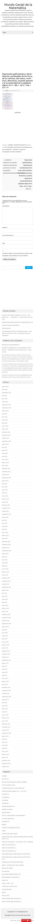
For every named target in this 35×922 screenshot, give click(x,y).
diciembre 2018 (6, 614)
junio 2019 (4, 596)
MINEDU (4, 824)
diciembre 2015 (6, 724)
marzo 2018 (5, 642)
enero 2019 (5, 611)
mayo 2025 (5, 401)
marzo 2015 (5, 751)
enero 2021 (5, 538)
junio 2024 (4, 417)
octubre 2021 (5, 511)
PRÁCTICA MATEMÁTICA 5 (9, 851)
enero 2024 (5, 429)
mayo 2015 (5, 745)
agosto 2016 (5, 699)
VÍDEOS (4, 892)
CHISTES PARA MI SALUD (8, 785)
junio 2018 (4, 632)
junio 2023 (4, 450)
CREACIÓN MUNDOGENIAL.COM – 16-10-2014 (14, 791)
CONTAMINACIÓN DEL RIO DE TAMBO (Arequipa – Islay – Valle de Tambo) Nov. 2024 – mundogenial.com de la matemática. (17, 333)
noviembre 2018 (6, 617)
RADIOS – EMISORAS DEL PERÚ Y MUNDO (13, 865)
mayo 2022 (5, 489)
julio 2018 (4, 629)
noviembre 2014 (6, 763)
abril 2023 (4, 456)
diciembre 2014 (6, 760)
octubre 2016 (5, 693)
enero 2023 (5, 465)
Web (3, 243)
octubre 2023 (5, 438)
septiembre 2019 (6, 587)
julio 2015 (4, 739)
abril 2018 (4, 638)
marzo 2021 (5, 532)
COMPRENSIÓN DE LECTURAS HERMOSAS (13, 788)
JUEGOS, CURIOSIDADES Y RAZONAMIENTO (13, 815)
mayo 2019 (5, 599)
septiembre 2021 (6, 514)
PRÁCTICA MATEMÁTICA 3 (9, 847)
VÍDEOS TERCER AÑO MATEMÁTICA (11, 901)
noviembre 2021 (6, 508)
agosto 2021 (5, 517)
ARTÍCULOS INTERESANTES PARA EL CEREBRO (14, 782)
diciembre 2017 (6, 651)
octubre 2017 (5, 657)
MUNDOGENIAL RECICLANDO (10, 833)
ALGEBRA (10, 145)
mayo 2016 (5, 708)
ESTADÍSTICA (5, 794)
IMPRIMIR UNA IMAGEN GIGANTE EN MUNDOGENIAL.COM (17, 322)
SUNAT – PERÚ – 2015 (7, 883)
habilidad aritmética (7, 809)
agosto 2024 (5, 410)
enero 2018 (5, 648)
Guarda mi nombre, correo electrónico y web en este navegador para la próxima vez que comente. (17, 254)
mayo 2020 (5, 562)
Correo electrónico (8, 235)
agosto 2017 (5, 663)
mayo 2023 (5, 453)
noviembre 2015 (6, 727)
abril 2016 (4, 711)
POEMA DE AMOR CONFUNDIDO (10, 325)
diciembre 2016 (6, 687)
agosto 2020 (5, 553)
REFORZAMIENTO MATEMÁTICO (11, 877)
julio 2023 (4, 447)
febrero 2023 (5, 462)
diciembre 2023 (6, 432)
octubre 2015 (5, 730)
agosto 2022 (5, 480)
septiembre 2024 (6, 407)
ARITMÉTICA (5, 779)
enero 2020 (5, 575)
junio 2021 (4, 523)
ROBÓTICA (5, 880)
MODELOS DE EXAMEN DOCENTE (11, 827)
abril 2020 (4, 566)
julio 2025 (4, 395)
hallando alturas (6, 812)
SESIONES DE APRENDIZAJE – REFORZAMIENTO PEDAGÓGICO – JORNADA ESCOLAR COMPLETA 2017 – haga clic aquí (16, 349)
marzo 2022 (5, 496)
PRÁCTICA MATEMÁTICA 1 (9, 844)
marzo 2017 (5, 678)
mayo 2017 (5, 672)
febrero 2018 (5, 645)
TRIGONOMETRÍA (7, 889)
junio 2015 (4, 742)
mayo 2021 (5, 526)
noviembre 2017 (6, 654)
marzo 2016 (5, 714)
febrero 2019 (5, 608)
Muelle (3, 830)
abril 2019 (4, 602)
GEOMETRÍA (5, 803)
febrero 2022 (5, 499)
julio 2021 (4, 520)
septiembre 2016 (6, 696)
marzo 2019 (5, 605)
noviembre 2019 (6, 581)
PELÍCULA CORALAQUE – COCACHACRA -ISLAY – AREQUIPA (17, 841)
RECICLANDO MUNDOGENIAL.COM (11, 874)
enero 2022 (5, 502)
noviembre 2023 (6, 435)
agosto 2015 (5, 736)
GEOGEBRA (5, 800)
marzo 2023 (5, 459)
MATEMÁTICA (5, 821)
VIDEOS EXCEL (6, 895)
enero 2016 (5, 721)
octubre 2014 (5, 766)
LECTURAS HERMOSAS (8, 818)
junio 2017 (4, 669)
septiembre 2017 (6, 660)
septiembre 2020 (6, 550)
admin (7, 90)
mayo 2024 (5, 420)
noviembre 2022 (6, 471)
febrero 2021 (5, 535)
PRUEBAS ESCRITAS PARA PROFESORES (12, 862)
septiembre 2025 (6, 392)
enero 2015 (5, 757)
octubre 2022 (5, 474)
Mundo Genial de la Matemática (18, 6)
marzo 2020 (5, 569)
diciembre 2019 (6, 578)
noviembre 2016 (6, 690)
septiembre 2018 (6, 623)
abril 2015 (4, 748)
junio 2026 (4, 389)
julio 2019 (4, 593)
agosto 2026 (5, 386)
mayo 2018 (5, 635)
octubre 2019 (5, 584)
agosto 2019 (5, 590)
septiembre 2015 (6, 733)
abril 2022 (4, 492)
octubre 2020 (5, 547)
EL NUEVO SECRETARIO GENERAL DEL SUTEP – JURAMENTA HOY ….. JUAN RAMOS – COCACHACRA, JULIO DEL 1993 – (17, 317)
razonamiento (6, 871)
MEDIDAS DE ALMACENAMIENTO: (11, 344)
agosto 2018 (5, 626)
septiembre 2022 (6, 477)
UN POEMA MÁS (6, 328)
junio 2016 (4, 705)
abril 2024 (4, 423)
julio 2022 (4, 483)
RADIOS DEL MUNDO (7, 868)
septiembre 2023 (6, 441)
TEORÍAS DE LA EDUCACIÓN (9, 886)
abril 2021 (4, 529)
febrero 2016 (5, 717)
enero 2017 (5, 684)
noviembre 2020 (6, 544)
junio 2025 (4, 398)
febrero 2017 (5, 681)
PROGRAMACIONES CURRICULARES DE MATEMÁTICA (16, 854)
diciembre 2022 (6, 468)
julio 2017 (4, 666)
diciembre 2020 (6, 541)
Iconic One (13, 920)
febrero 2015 (5, 754)
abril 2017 (4, 675)
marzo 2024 (5, 426)
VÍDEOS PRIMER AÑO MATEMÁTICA (11, 898)
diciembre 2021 (6, 505)
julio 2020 (4, 556)
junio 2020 (4, 559)
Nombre (5, 227)
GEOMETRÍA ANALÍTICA (20, 145)
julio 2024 (4, 413)
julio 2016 (4, 702)
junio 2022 (4, 486)
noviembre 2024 (6, 404)
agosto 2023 (5, 444)
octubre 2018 (5, 620)
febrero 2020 (5, 572)
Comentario (6, 206)
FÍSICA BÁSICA (5, 797)
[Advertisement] (17, 53)
